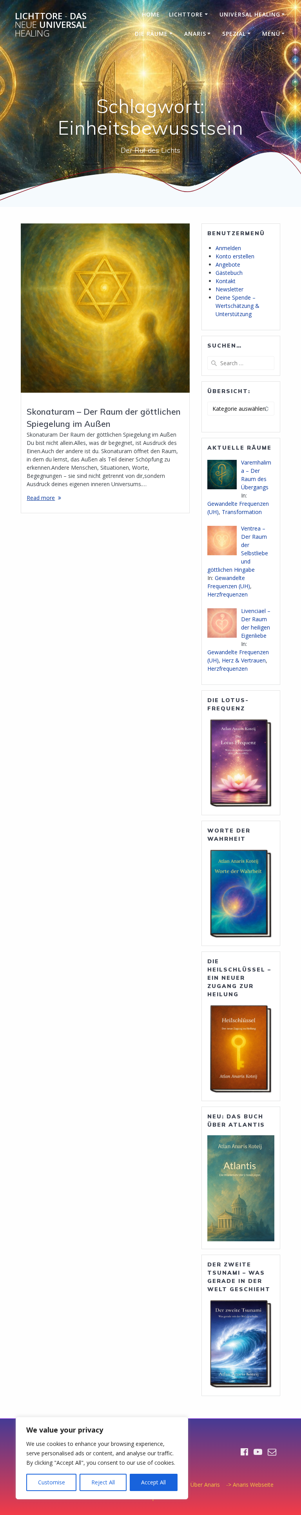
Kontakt (226, 281)
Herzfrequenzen (227, 594)
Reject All (103, 1482)
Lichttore (186, 14)
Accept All (153, 1482)
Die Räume (151, 33)
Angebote (228, 264)
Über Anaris (205, 1484)
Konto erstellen (235, 256)
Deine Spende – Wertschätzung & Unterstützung (237, 306)
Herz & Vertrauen (244, 660)
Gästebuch (229, 272)
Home (151, 14)
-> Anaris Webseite (250, 1484)
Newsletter (229, 289)
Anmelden (228, 248)
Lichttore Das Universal (51, 25)
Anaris (195, 33)
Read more (41, 497)
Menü (271, 33)
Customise (51, 1482)
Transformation (242, 512)
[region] (102, 1458)
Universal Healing (249, 14)
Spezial (234, 33)
